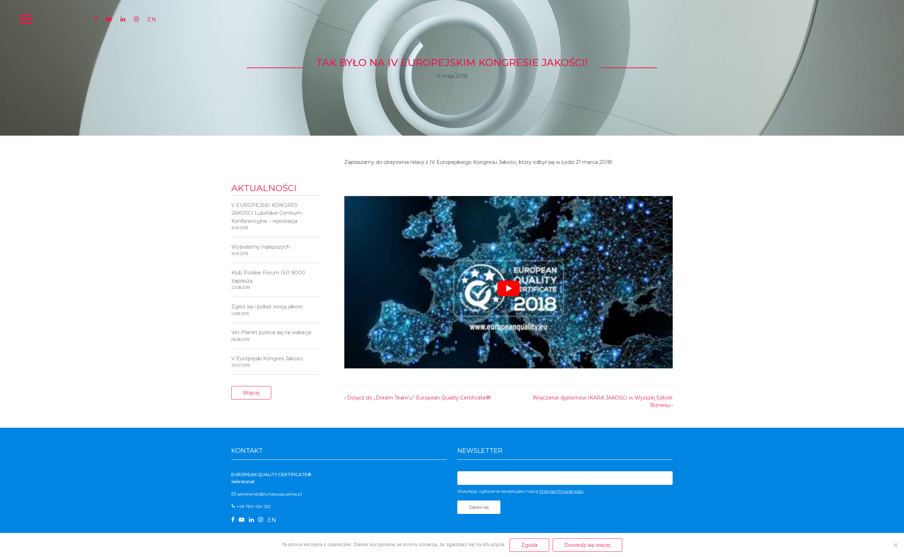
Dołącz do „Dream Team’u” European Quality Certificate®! (419, 398)
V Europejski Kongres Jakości (267, 361)
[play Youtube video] (508, 288)
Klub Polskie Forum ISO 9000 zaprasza (268, 279)
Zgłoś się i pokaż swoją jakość (267, 309)
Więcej (251, 393)
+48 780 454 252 (253, 506)
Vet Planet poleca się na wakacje (271, 335)
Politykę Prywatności (561, 491)
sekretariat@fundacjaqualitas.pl (269, 494)
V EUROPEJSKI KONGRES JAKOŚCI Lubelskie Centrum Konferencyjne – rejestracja (266, 216)
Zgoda (529, 545)
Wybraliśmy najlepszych (260, 250)
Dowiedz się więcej (587, 545)
